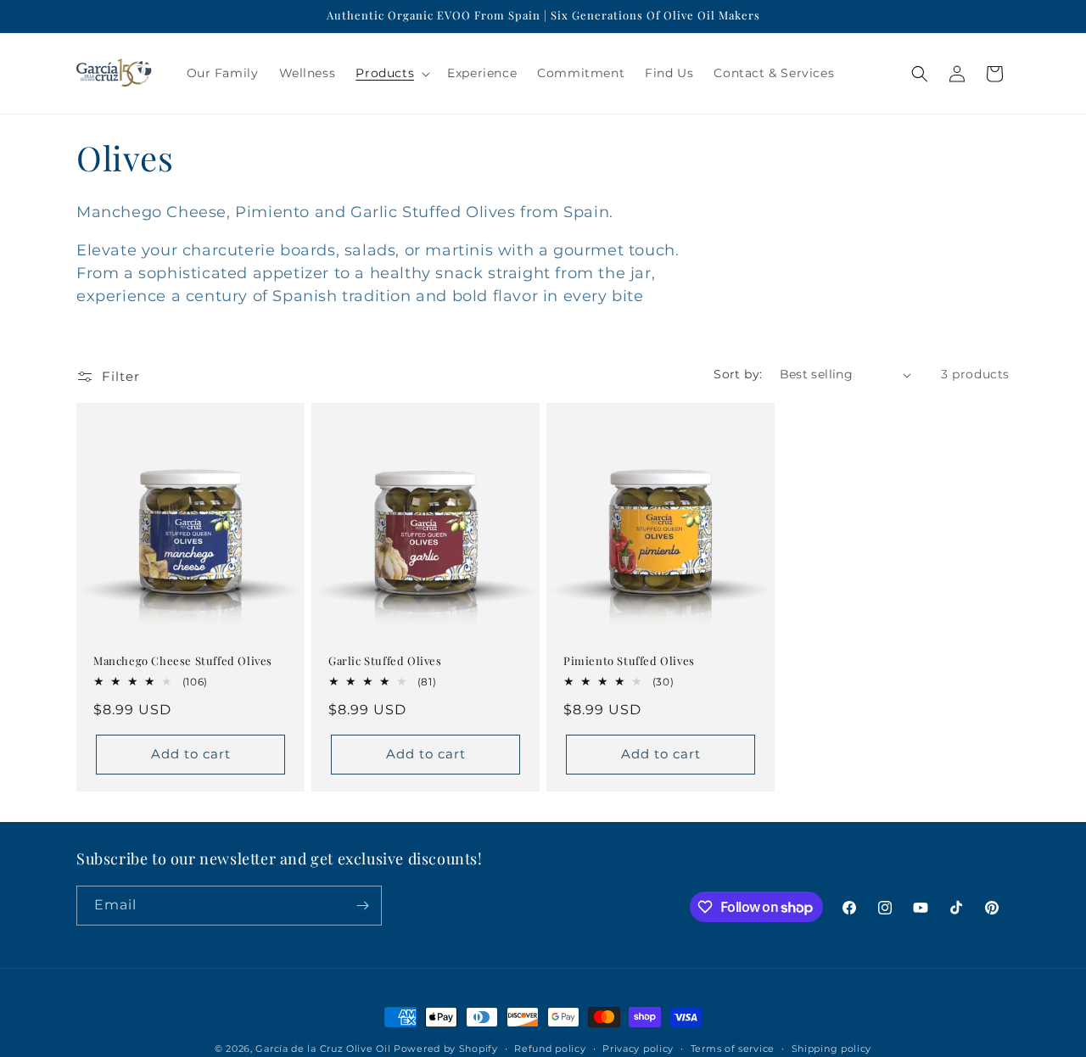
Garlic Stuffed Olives (385, 661)
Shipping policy (832, 1048)
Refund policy (549, 1048)
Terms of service (733, 1048)
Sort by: (738, 374)
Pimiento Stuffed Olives (629, 661)
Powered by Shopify (446, 1048)
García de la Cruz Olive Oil (322, 1048)
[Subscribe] (362, 906)
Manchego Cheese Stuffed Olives (182, 661)
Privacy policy (638, 1048)
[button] (391, 73)
